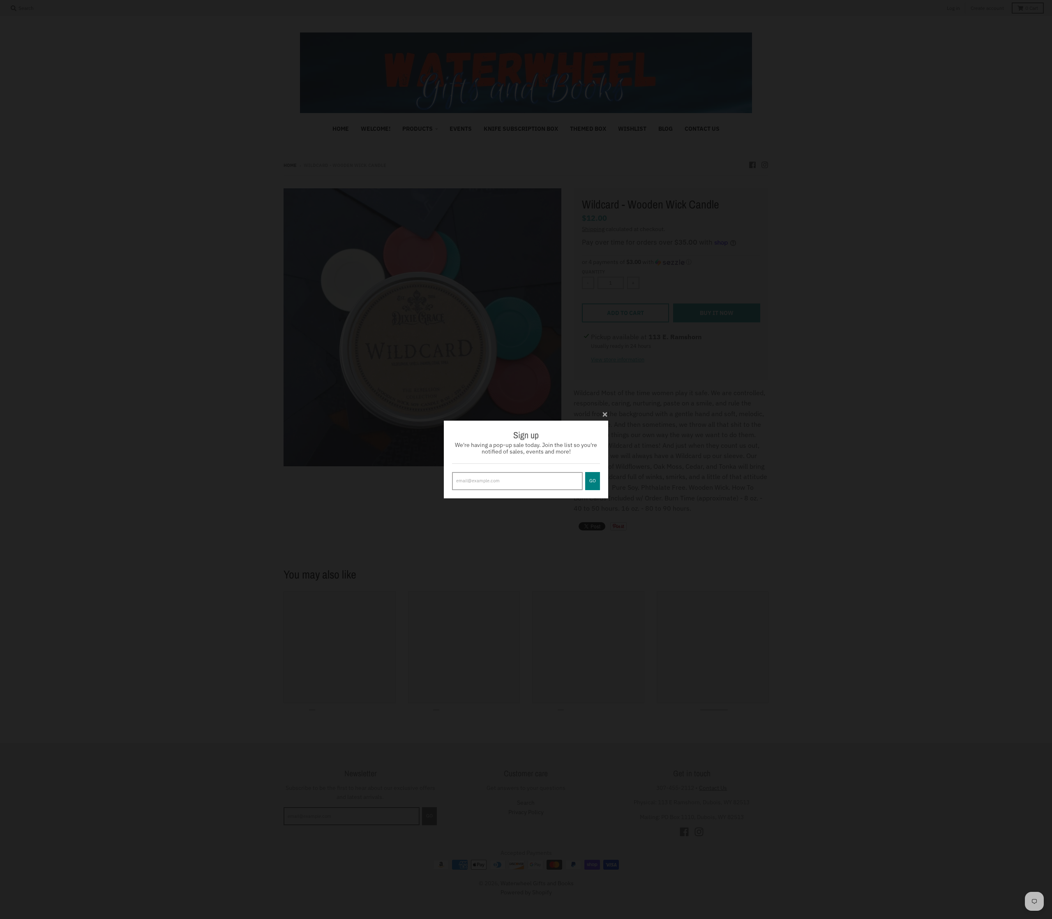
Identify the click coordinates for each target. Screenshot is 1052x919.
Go (592, 481)
